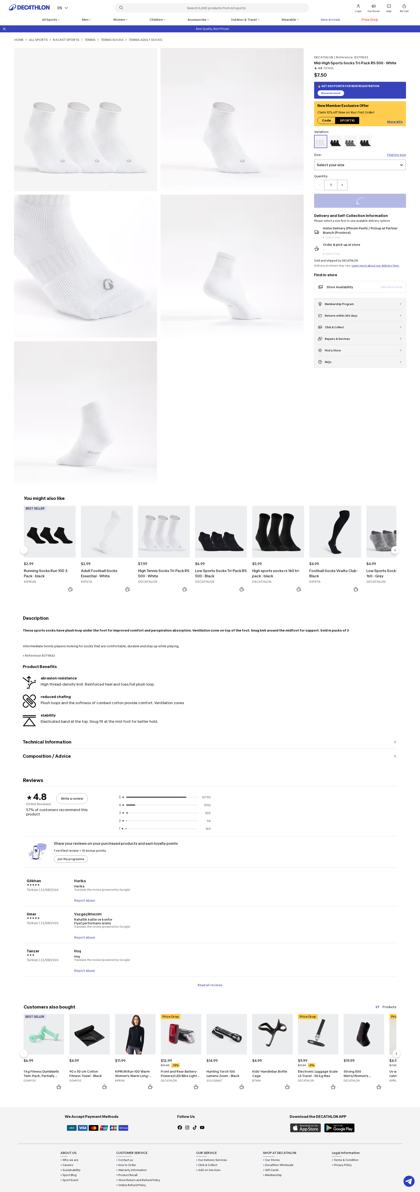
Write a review (72, 798)
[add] (342, 185)
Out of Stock (362, 201)
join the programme (71, 859)
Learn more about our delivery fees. (375, 265)
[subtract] (319, 185)
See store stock (391, 287)
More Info (395, 121)
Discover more (331, 93)
